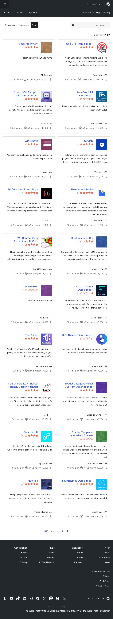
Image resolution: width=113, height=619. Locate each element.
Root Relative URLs (82, 238)
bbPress (104, 581)
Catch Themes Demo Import (85, 288)
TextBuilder (31, 335)
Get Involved (21, 547)
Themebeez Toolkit (82, 189)
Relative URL (31, 432)
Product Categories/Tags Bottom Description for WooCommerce (79, 385)
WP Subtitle (31, 140)
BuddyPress (102, 586)
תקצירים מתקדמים (28, 43)
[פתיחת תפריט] (4, 4)
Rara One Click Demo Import (85, 94)
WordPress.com (101, 571)
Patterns (78, 562)
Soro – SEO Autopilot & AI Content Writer (26, 94)
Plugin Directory (103, 12)
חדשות (107, 552)
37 (52, 530)
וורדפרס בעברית (96, 598)
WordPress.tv (47, 562)
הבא (46, 531)
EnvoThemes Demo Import (78, 480)
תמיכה (52, 552)
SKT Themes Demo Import (78, 335)
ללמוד (52, 547)
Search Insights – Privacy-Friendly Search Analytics (23, 385)
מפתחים (51, 557)
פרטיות (107, 562)
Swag (23, 562)
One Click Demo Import (80, 43)
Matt (106, 576)
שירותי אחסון (104, 557)
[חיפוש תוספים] (73, 25)
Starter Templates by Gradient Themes (82, 434)
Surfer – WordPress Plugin (23, 189)
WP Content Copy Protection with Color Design (26, 240)
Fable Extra (31, 286)
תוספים (79, 557)
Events (24, 552)
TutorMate (87, 140)
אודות (107, 547)
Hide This (33, 480)
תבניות (79, 552)
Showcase (77, 547)
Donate (22, 557)
